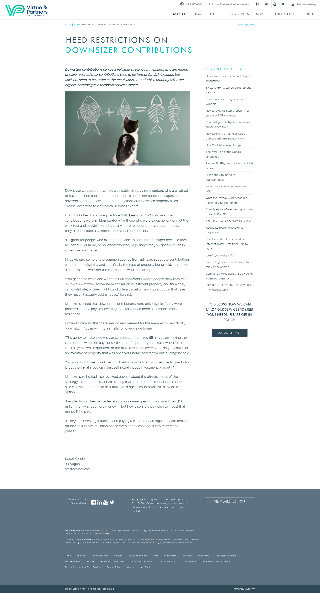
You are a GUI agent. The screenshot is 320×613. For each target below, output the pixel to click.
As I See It (179, 14)
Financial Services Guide (113, 561)
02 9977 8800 (194, 4)
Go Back (250, 24)
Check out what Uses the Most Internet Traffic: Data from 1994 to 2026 (227, 243)
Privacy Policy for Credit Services (217, 561)
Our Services (239, 14)
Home (198, 14)
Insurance (187, 555)
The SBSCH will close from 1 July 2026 (229, 221)
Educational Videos (137, 555)
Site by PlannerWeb (244, 589)
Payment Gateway (307, 4)
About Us (216, 14)
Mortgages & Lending (226, 555)
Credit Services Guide (141, 561)
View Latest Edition (229, 501)
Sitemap (91, 561)
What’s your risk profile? (221, 255)
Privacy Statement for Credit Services (83, 567)
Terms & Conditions (167, 561)
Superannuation (73, 561)
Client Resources (284, 14)
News (260, 14)
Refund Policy (113, 567)
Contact (310, 14)
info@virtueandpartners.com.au (232, 4)
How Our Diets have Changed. (225, 145)
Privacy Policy (189, 561)
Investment (204, 555)
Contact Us (225, 333)
